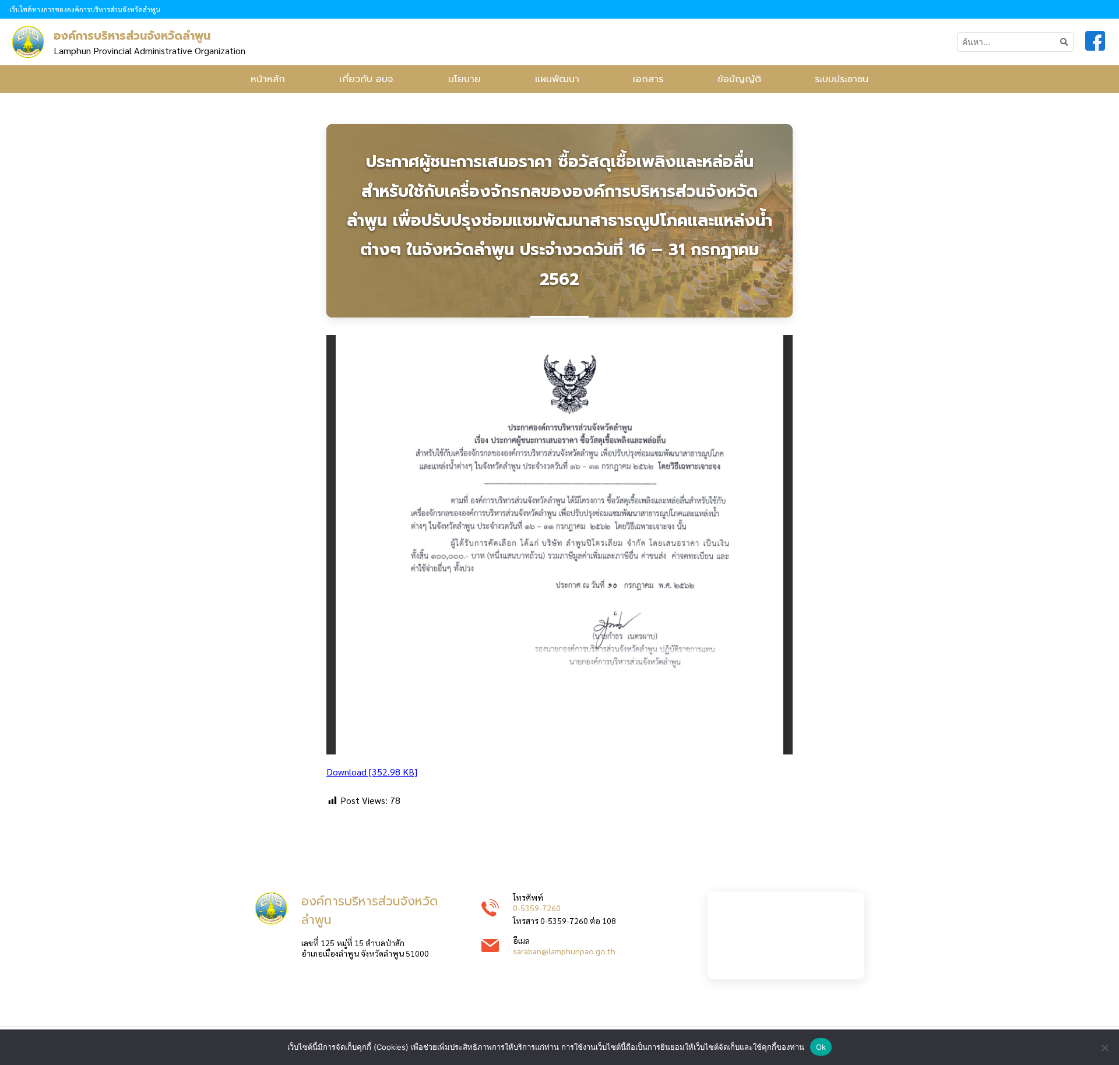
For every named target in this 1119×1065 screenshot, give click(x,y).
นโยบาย (464, 79)
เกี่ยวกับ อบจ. (367, 79)
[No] (1104, 1047)
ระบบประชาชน (841, 79)
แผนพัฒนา (557, 79)
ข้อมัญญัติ (739, 79)
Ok (821, 1047)
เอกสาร (648, 79)
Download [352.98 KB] (371, 772)
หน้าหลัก (268, 79)
